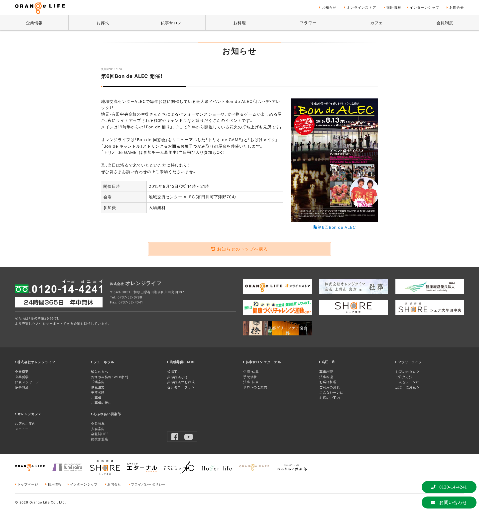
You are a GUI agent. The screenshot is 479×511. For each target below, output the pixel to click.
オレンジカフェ (29, 414)
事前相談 (98, 392)
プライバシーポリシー (148, 484)
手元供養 (250, 377)
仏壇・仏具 (251, 372)
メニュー (22, 429)
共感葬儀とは (177, 377)
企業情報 (34, 22)
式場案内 (98, 382)
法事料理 (326, 377)
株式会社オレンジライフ (36, 362)
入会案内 (98, 429)
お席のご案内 (329, 398)
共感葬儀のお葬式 (181, 382)
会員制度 (444, 22)
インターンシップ (424, 7)
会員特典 (98, 424)
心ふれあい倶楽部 (107, 414)
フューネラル (104, 362)
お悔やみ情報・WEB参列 (109, 377)
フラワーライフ (410, 362)
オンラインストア (361, 7)
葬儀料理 (326, 372)
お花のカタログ (407, 372)
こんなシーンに (331, 392)
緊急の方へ (99, 372)
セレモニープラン (181, 387)
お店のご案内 (25, 424)
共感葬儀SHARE (183, 362)
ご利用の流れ (329, 387)
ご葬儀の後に (101, 403)
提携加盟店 (99, 439)
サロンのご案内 (255, 387)
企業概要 (22, 372)
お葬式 (103, 22)
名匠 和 (329, 362)
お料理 (239, 22)
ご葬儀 (96, 398)
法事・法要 (251, 382)
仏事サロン (171, 22)
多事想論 (22, 387)
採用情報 (393, 7)
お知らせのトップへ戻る (242, 249)
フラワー (308, 22)
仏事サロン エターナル (263, 362)
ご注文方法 (404, 377)
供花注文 (98, 387)
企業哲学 (22, 377)
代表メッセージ (27, 382)
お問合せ (456, 7)
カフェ (376, 22)
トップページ (27, 484)
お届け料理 (328, 382)
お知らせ (329, 7)
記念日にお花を (407, 387)
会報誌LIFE (100, 434)
